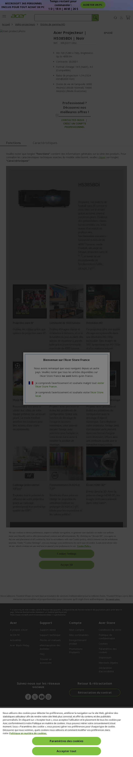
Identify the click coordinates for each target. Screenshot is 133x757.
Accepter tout (66, 751)
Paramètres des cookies (66, 741)
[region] (66, 732)
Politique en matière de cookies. (28, 733)
